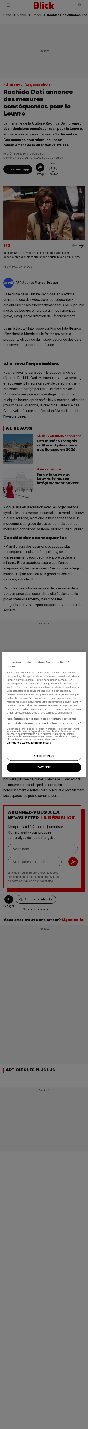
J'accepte (44, 767)
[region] (44, 714)
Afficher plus (44, 756)
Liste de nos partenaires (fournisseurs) (29, 742)
